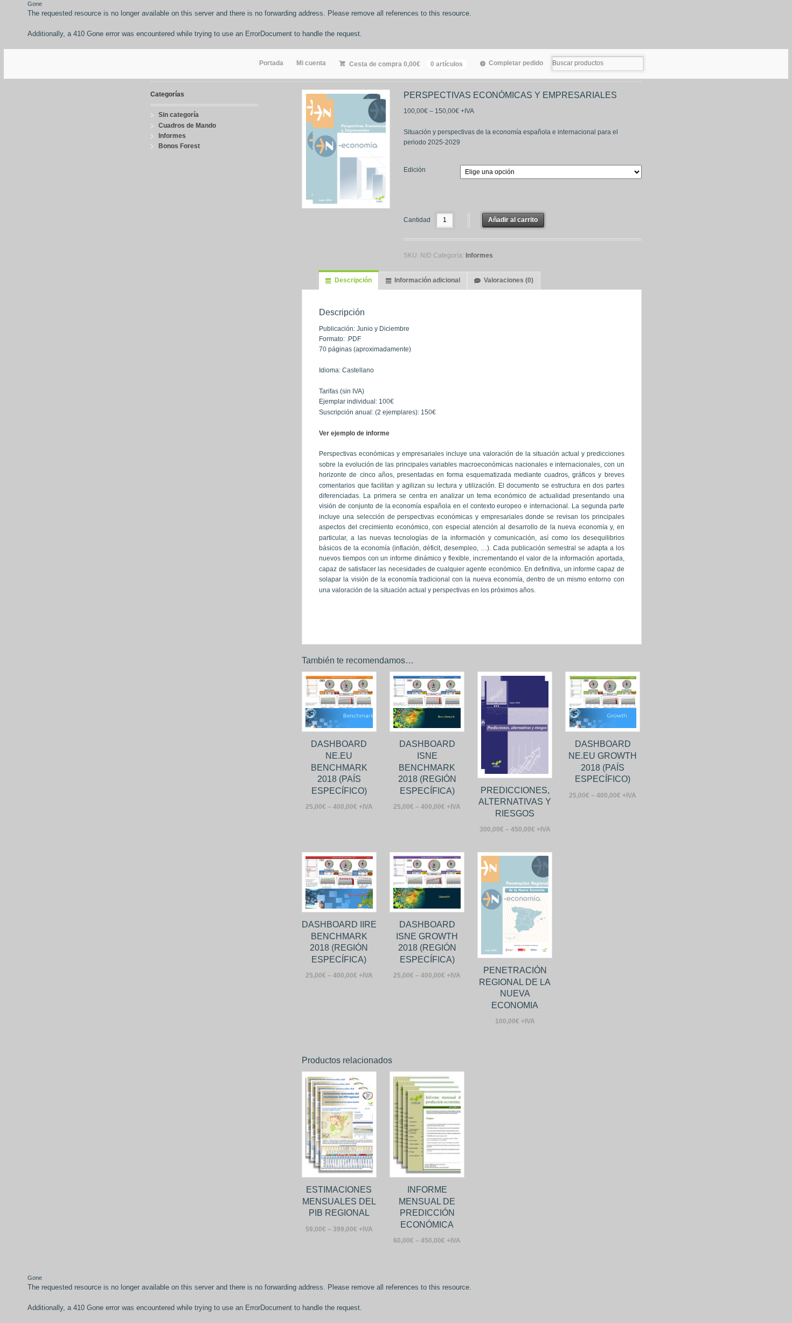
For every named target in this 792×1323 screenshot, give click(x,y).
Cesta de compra (406, 64)
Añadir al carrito (513, 220)
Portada (271, 63)
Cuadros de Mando (187, 125)
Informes (479, 255)
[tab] (348, 280)
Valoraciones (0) (508, 280)
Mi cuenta (311, 63)
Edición (415, 170)
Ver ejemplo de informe (354, 433)
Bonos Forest (179, 146)
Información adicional (427, 280)
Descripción (353, 280)
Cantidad (417, 220)
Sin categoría (178, 115)
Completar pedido (516, 63)
